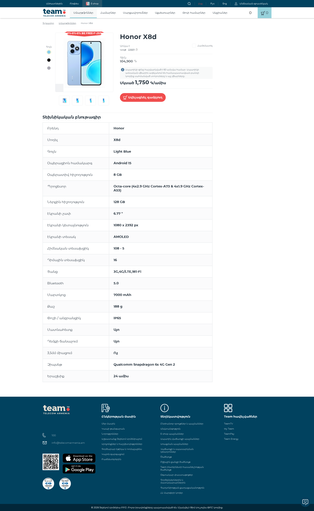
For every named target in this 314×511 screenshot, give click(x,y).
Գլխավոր (48, 23)
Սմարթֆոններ (83, 12)
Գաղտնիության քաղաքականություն (182, 487)
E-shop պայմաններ (172, 433)
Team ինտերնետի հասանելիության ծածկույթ (182, 468)
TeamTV (228, 423)
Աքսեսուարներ (165, 12)
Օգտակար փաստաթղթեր (176, 474)
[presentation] (58, 100)
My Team (229, 428)
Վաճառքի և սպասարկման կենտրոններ (177, 450)
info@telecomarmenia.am (68, 442)
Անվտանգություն (170, 428)
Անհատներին (54, 3)
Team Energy (231, 439)
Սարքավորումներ (135, 12)
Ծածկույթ (166, 456)
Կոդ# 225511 (127, 49)
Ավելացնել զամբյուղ (145, 97)
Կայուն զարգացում (113, 454)
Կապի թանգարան (113, 428)
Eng (225, 3)
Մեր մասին (108, 423)
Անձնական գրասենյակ (253, 3)
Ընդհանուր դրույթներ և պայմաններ (181, 423)
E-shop (94, 3)
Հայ (200, 3)
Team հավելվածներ (240, 416)
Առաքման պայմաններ (174, 444)
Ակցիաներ (220, 12)
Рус (212, 3)
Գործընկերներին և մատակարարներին (172, 481)
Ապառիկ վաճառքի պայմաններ (179, 439)
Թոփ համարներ (193, 12)
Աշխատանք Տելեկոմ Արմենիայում (122, 439)
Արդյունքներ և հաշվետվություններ (122, 444)
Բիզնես (74, 3)
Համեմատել (205, 45)
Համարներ (108, 12)
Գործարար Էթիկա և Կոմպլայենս (122, 449)
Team (54, 13)
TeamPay (229, 433)
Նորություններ (110, 433)
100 (54, 435)
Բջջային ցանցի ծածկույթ (175, 462)
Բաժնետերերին (111, 459)
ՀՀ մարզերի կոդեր (171, 492)
